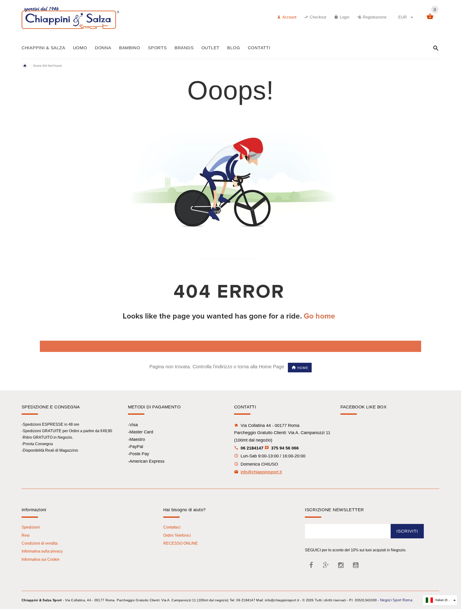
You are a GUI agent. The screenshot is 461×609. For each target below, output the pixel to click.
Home (302, 368)
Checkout (318, 17)
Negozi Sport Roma (396, 600)
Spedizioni (31, 527)
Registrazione (375, 17)
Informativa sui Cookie (41, 559)
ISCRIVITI (407, 531)
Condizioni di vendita (40, 543)
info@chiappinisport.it (261, 472)
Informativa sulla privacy (42, 551)
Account (289, 17)
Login (344, 17)
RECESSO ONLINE (180, 543)
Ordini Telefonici (177, 535)
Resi (26, 535)
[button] (440, 600)
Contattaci (172, 527)
